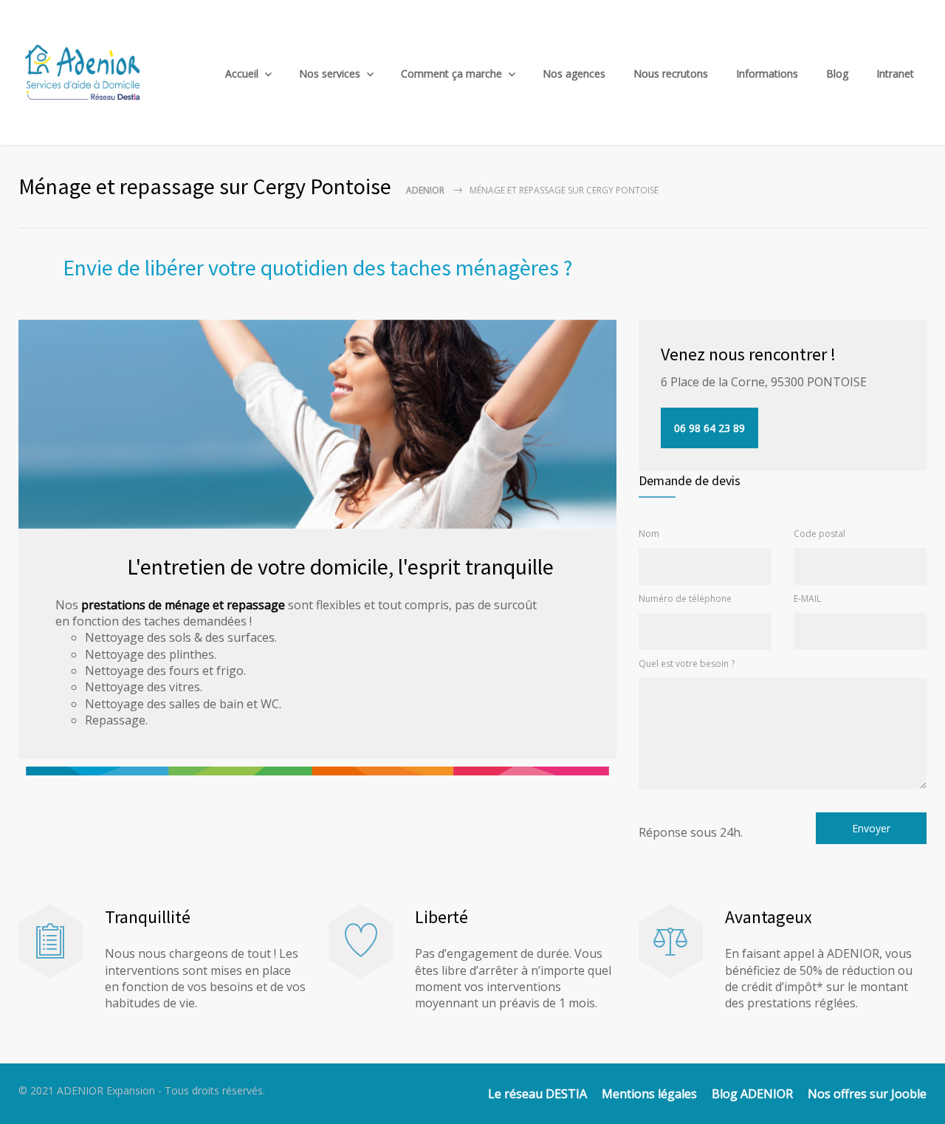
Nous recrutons (670, 73)
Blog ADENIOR (752, 1094)
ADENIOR (425, 190)
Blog (837, 73)
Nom (649, 533)
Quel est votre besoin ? (687, 663)
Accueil (241, 73)
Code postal (819, 533)
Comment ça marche (451, 73)
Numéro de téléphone (685, 598)
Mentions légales (649, 1094)
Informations (767, 73)
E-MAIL (807, 598)
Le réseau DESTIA (537, 1094)
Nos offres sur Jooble (867, 1094)
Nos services (329, 73)
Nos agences (574, 73)
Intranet (895, 73)
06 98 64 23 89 (709, 428)
